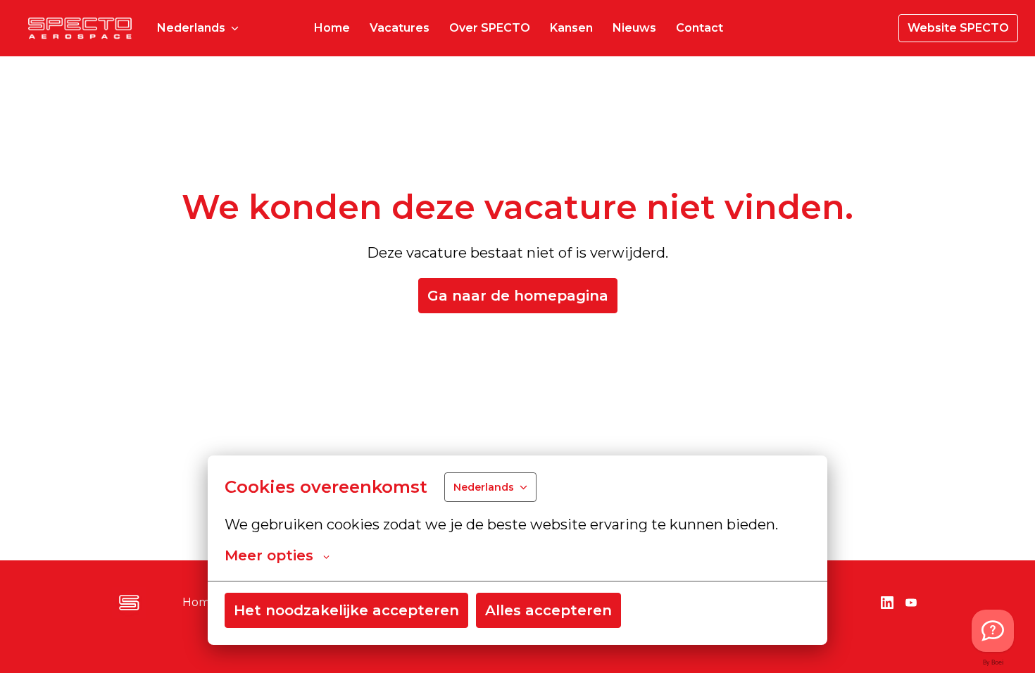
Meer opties (269, 555)
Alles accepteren (548, 610)
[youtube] (911, 603)
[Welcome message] (993, 631)
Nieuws (634, 27)
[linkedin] (887, 603)
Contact (699, 27)
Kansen (571, 27)
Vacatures (399, 27)
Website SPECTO (958, 27)
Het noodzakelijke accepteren (346, 610)
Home (332, 27)
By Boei (993, 663)
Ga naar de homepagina (517, 295)
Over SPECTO (489, 27)
